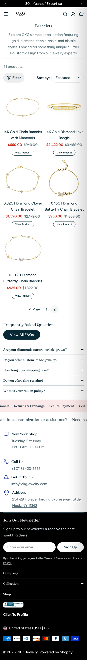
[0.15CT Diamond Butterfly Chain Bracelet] (64, 178)
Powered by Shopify (56, 652)
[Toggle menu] (5, 14)
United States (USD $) (27, 628)
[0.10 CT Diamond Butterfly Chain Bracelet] (22, 250)
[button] (5, 3)
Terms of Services (55, 558)
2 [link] (55, 309)
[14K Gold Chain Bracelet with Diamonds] (22, 106)
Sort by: (43, 78)
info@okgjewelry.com (29, 484)
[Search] (65, 14)
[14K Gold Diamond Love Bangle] (64, 106)
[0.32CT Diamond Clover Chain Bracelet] (22, 178)
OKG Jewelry (27, 652)
